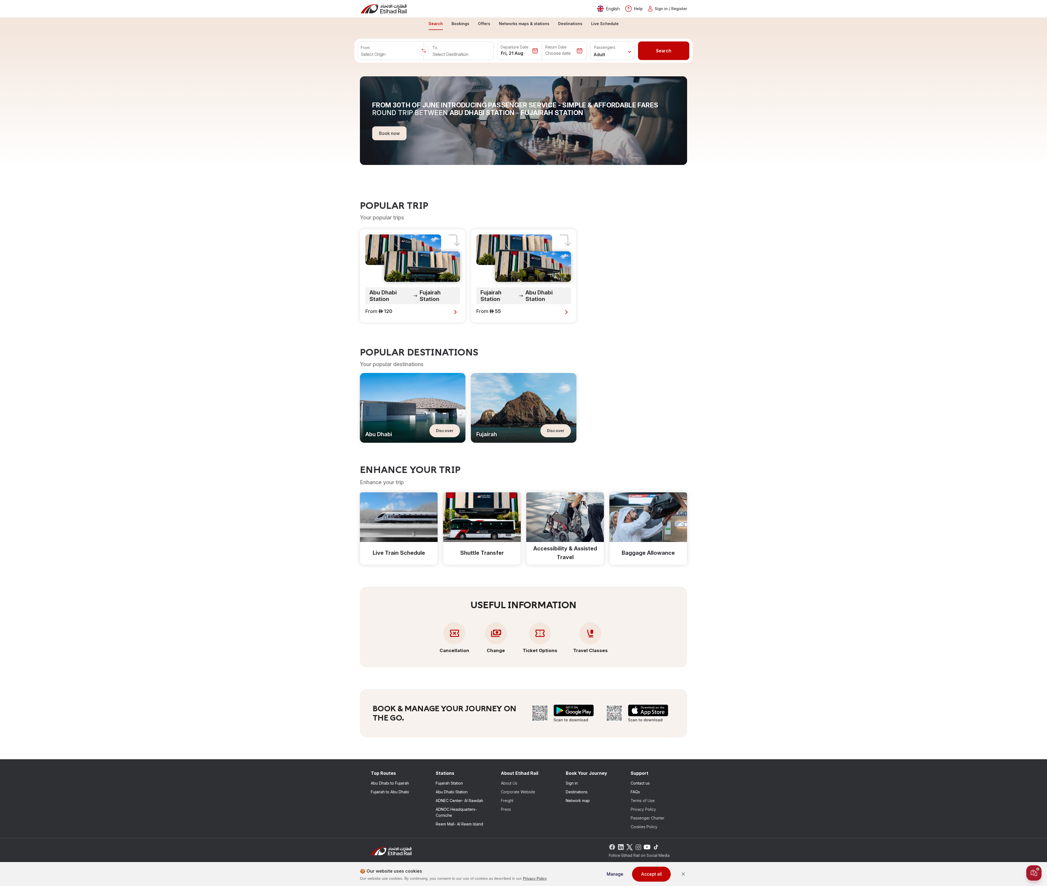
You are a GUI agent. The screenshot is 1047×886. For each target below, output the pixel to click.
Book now (389, 133)
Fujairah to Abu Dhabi (390, 791)
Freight (507, 800)
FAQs (635, 791)
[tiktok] (655, 846)
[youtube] (647, 846)
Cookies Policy (644, 826)
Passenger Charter (647, 818)
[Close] (683, 874)
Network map (578, 800)
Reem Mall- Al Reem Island (459, 824)
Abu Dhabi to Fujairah (390, 783)
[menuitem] (435, 24)
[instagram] (638, 846)
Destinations (577, 791)
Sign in (572, 783)
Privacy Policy (643, 809)
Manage (615, 874)
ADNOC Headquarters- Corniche (456, 812)
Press (506, 809)
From (365, 47)
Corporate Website (518, 791)
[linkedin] (621, 846)
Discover (444, 430)
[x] (629, 846)
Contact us (640, 783)
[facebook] (612, 846)
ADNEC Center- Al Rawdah (459, 800)
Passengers (604, 47)
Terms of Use (643, 800)
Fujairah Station (449, 783)
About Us (509, 783)
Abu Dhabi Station (452, 791)
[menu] (523, 24)
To (434, 47)
